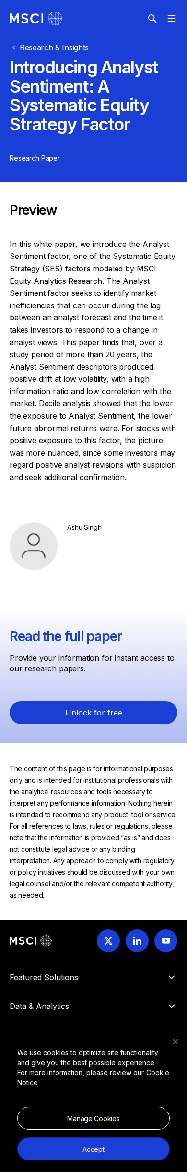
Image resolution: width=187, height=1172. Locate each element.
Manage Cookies (93, 1118)
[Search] (152, 18)
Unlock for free (93, 712)
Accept (93, 1149)
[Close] (175, 1041)
